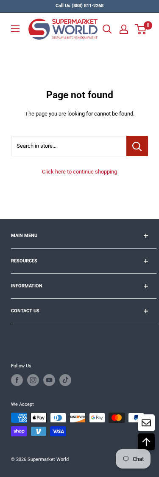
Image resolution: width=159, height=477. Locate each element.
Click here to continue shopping (79, 171)
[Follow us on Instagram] (33, 380)
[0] (141, 29)
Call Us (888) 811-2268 (79, 5)
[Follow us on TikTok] (65, 380)
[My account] (124, 29)
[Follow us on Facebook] (17, 380)
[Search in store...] (137, 146)
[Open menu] (15, 28)
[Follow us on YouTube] (49, 380)
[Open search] (107, 29)
